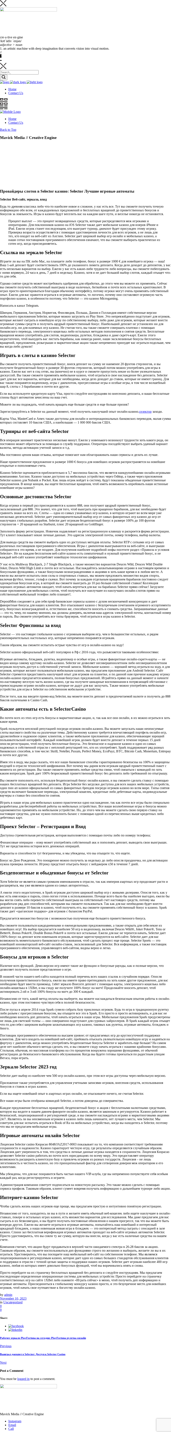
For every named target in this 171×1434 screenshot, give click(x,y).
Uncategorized (13, 1302)
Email (12, 1425)
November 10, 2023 (13, 1298)
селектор (145, 411)
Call (11, 1428)
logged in (23, 1379)
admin (8, 1295)
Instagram (14, 1421)
